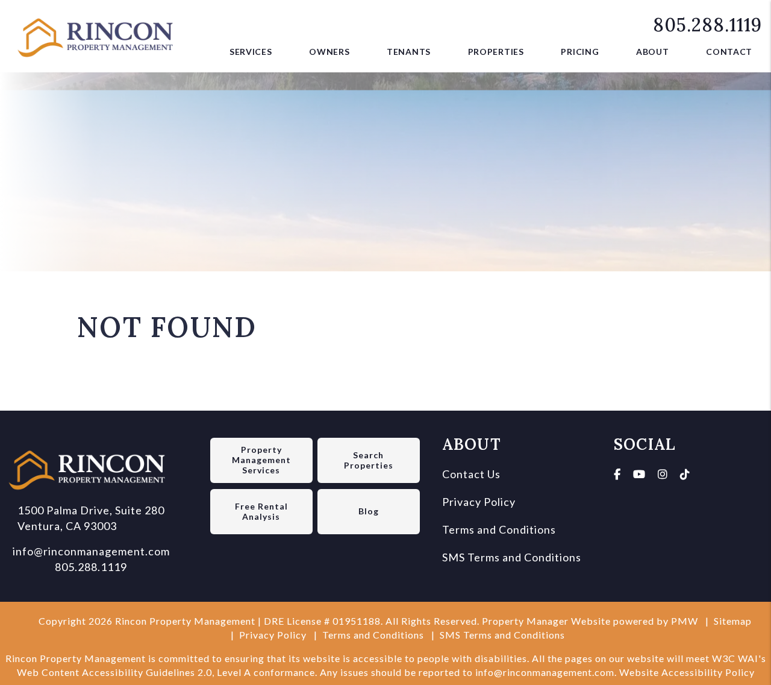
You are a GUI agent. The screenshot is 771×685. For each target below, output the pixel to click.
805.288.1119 (707, 24)
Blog (368, 511)
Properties (496, 51)
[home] (99, 34)
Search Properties (368, 460)
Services (250, 51)
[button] (617, 474)
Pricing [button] (580, 51)
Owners (329, 51)
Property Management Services (261, 459)
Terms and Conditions (499, 529)
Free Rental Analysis (261, 511)
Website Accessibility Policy (687, 672)
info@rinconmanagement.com (91, 551)
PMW (684, 621)
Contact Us (471, 474)
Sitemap (733, 621)
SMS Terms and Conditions (511, 557)
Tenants (409, 51)
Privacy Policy (479, 501)
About (652, 51)
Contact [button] (729, 51)
